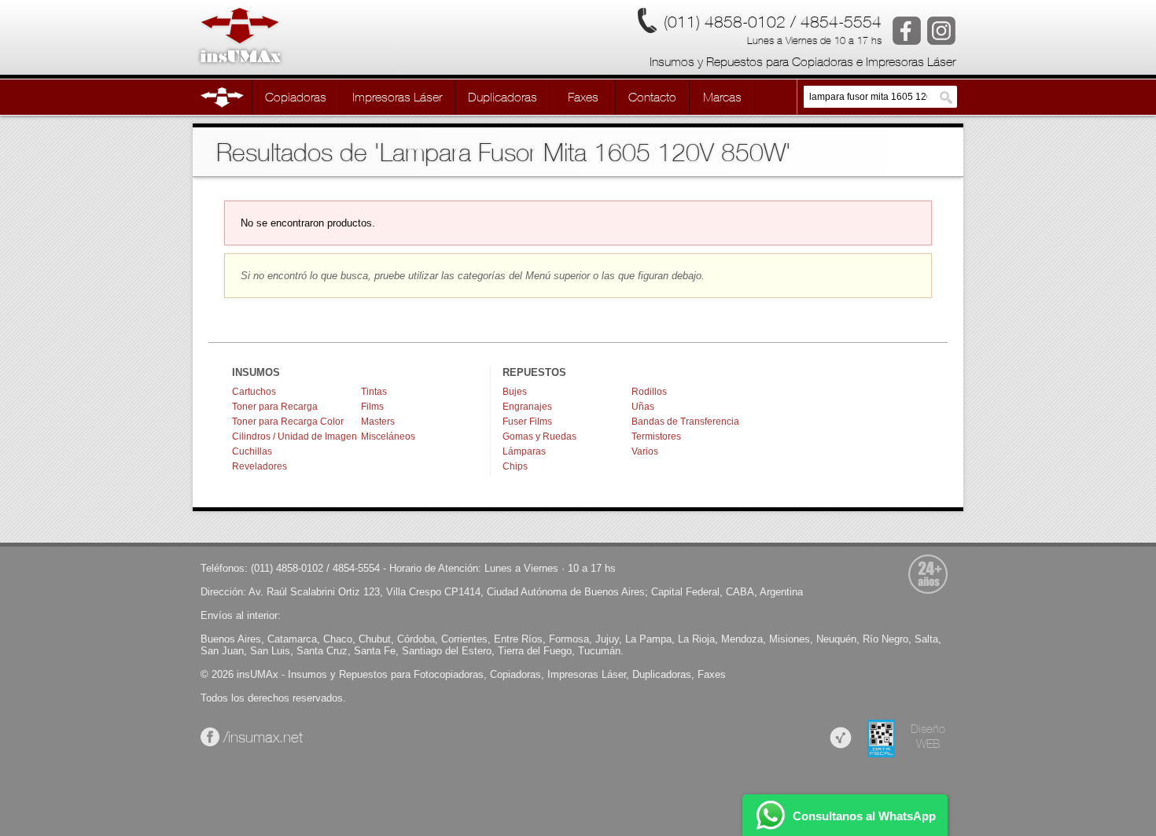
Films (372, 406)
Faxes (712, 674)
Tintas (374, 391)
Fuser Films (527, 421)
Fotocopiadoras (449, 674)
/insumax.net (261, 736)
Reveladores (259, 466)
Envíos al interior (239, 615)
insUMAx (257, 674)
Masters (378, 421)
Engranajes (527, 406)
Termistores (656, 436)
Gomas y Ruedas (539, 436)
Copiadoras (515, 674)
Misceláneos (388, 436)
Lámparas (524, 451)
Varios (644, 451)
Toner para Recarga (275, 406)
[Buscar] (946, 97)
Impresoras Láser (586, 674)
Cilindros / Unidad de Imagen (294, 436)
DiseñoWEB (928, 736)
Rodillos (649, 391)
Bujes (515, 391)
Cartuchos (254, 391)
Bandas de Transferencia (685, 421)
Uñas (642, 406)
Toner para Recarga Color (288, 421)
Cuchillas (252, 451)
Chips (515, 466)
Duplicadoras (661, 674)
